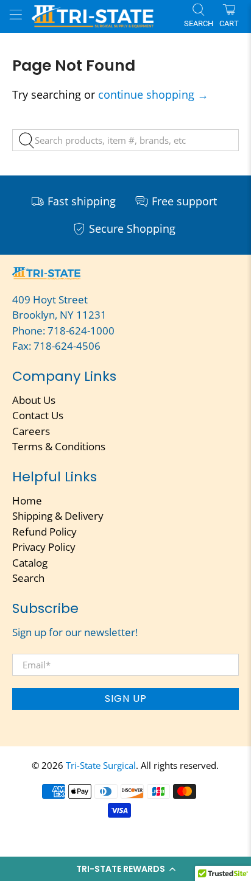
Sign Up (126, 699)
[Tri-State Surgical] (103, 16)
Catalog (30, 563)
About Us (33, 400)
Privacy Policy (44, 547)
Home (27, 501)
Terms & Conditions (58, 446)
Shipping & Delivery (58, 516)
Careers (31, 431)
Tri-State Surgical (101, 765)
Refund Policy (44, 532)
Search (28, 578)
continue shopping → (153, 94)
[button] (125, 869)
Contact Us (37, 415)
